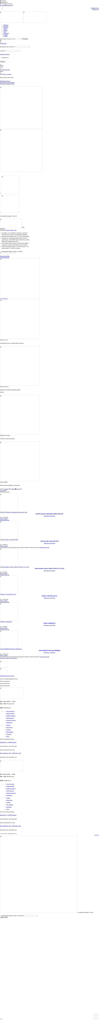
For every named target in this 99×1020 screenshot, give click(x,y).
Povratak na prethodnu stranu (7, 83)
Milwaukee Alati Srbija (49, 516)
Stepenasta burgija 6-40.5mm (7, 676)
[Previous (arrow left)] (0, 1019)
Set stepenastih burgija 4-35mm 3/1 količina (12, 251)
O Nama (5, 34)
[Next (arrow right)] (2, 1019)
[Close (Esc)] (0, 1018)
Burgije (13, 82)
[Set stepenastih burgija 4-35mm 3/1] (38, 912)
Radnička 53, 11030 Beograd (8, 742)
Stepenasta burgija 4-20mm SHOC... (9, 658)
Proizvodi (5, 26)
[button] (4, 298)
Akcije (5, 29)
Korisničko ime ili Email (7, 47)
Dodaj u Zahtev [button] (4, 518)
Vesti (4, 32)
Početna (2, 82)
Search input (3, 39)
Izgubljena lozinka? (5, 54)
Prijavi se (3, 61)
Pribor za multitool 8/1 (49, 623)
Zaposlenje (6, 33)
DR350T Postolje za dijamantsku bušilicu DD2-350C (49, 513)
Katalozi (5, 30)
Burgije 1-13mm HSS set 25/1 (49, 595)
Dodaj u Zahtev (4, 546)
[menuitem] (94, 8)
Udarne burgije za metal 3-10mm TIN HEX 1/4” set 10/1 (49, 568)
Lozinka (3, 51)
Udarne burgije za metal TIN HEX (49, 541)
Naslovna (5, 25)
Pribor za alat (7, 82)
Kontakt (5, 36)
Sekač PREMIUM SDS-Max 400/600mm (49, 650)
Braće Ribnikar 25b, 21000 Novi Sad (10, 753)
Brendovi (5, 27)
